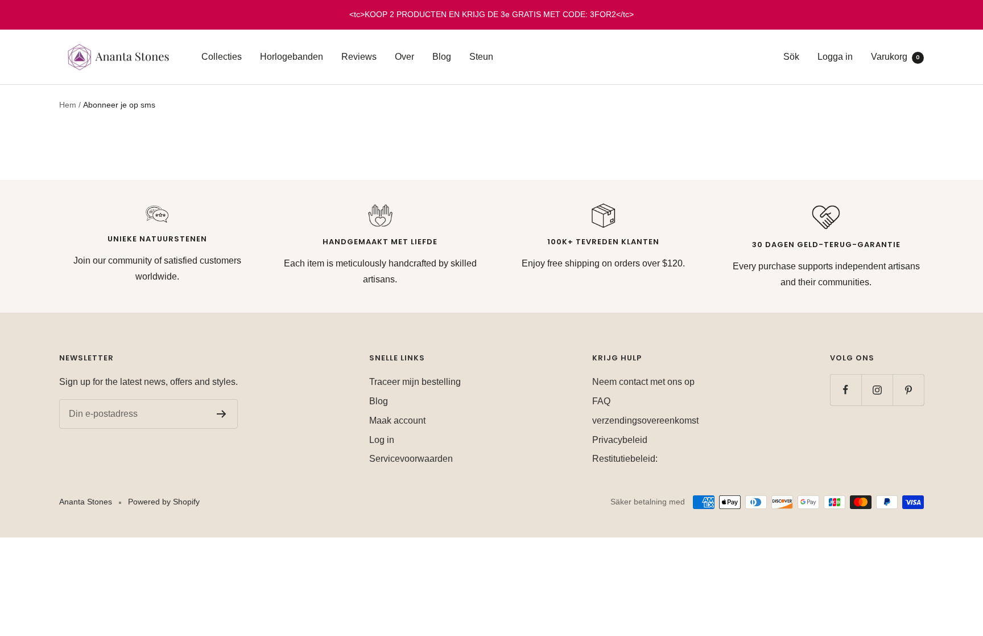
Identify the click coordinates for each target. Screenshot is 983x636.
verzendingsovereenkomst (645, 420)
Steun (481, 56)
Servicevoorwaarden (411, 458)
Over (404, 56)
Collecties (221, 56)
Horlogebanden (291, 56)
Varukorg (895, 56)
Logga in (835, 56)
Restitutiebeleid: (625, 458)
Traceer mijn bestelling (415, 382)
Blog (441, 56)
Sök (791, 56)
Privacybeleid (619, 440)
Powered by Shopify (164, 501)
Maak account (397, 420)
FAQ (601, 401)
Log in (381, 440)
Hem (67, 104)
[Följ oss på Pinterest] (908, 389)
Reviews (359, 56)
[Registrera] (221, 414)
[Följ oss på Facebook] (845, 389)
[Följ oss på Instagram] (877, 389)
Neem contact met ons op (643, 382)
